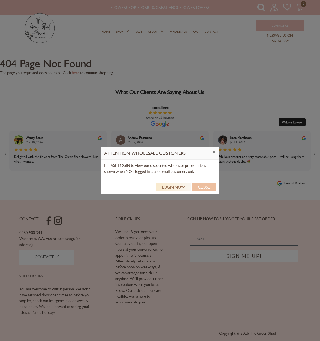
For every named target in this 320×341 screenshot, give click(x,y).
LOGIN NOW (173, 187)
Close (204, 187)
